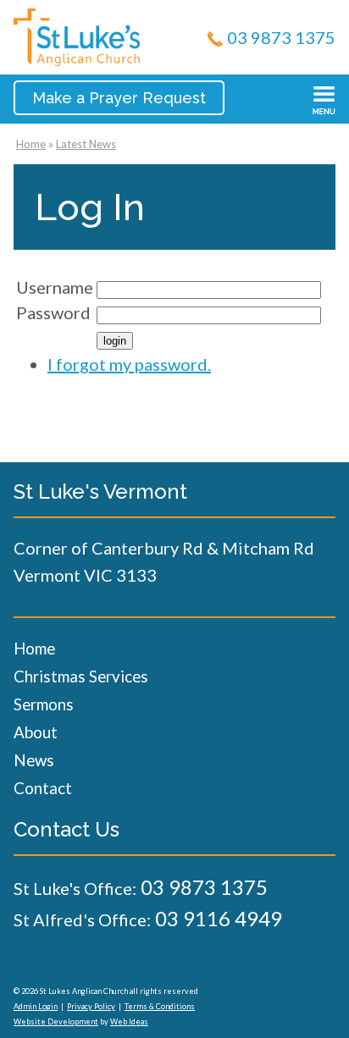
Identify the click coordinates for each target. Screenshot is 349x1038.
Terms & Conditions (160, 1006)
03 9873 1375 (281, 37)
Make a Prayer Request (119, 98)
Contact (43, 788)
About (36, 732)
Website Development (56, 1021)
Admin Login (36, 1006)
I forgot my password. (129, 364)
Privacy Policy (91, 1006)
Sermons (44, 704)
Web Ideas (129, 1021)
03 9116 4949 (218, 918)
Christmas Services (81, 676)
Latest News (86, 144)
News (34, 760)
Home (31, 144)
